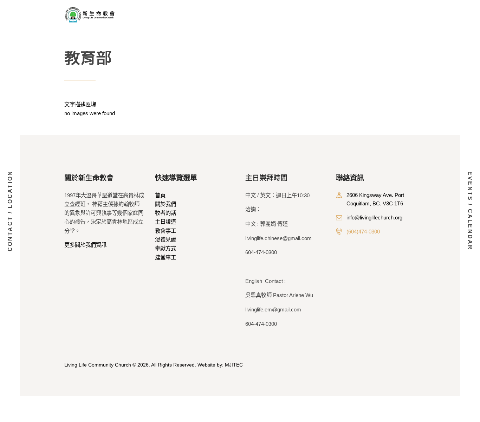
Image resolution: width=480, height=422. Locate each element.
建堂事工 (165, 258)
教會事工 (165, 231)
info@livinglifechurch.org (374, 217)
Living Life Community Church (97, 365)
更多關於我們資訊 (85, 245)
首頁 (160, 195)
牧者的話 (165, 213)
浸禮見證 (165, 240)
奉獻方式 (165, 248)
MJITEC (234, 365)
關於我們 (165, 204)
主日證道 (165, 222)
